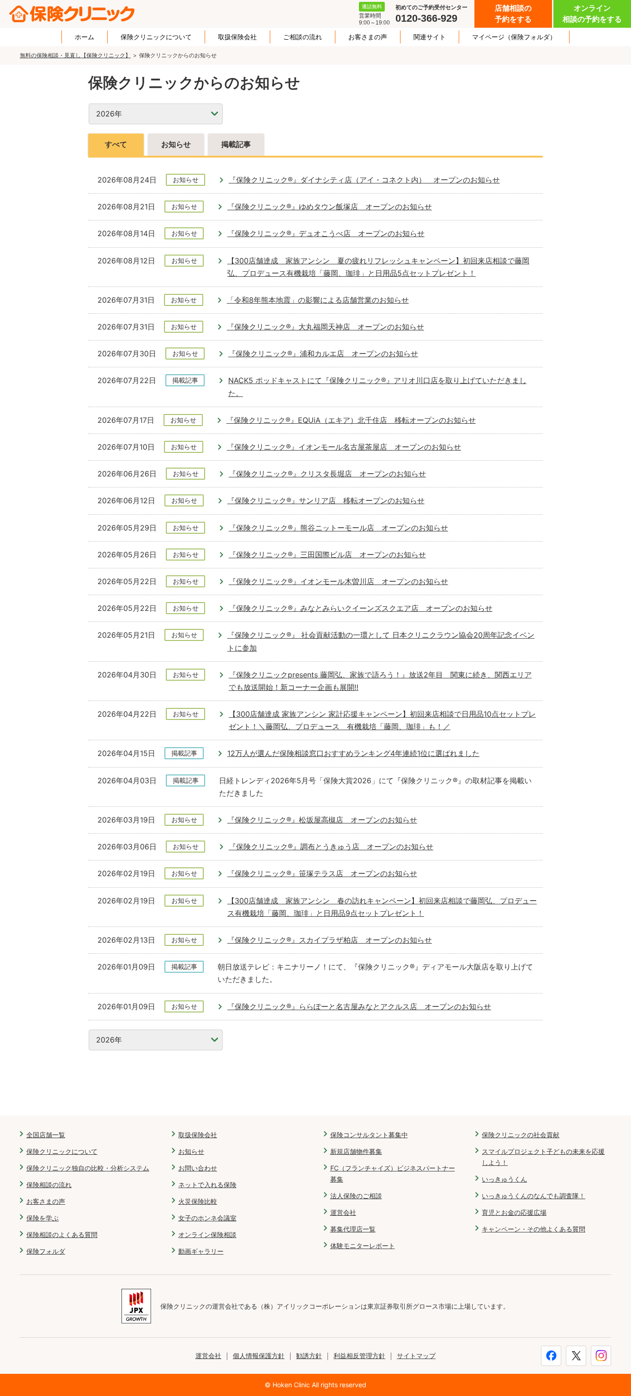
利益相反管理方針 (359, 1355)
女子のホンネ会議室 (207, 1218)
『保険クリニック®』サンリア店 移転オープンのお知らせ (326, 500)
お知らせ (176, 144)
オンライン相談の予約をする (592, 13)
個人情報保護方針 (259, 1355)
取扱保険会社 (237, 37)
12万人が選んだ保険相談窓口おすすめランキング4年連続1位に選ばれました (353, 753)
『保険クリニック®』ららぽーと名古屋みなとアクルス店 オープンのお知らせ (359, 1006)
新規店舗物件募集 (356, 1151)
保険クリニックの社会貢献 (520, 1135)
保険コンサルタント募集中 (369, 1135)
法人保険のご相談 (356, 1196)
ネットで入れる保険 (207, 1185)
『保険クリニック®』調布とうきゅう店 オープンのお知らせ (331, 846)
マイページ (514, 37)
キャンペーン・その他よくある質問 (533, 1229)
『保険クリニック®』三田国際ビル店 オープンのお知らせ (327, 554)
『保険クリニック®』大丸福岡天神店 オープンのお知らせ (325, 326)
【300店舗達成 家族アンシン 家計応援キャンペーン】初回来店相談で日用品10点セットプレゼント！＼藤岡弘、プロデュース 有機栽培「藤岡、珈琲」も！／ (382, 720)
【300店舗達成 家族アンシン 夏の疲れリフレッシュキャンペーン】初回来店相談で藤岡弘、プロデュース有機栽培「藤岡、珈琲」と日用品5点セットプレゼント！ (378, 267)
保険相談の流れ (49, 1185)
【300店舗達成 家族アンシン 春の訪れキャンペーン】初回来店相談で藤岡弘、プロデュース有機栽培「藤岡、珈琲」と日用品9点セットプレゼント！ (382, 907)
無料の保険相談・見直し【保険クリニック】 (75, 55)
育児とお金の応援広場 (514, 1212)
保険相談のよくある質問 (61, 1234)
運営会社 (343, 1212)
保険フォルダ (45, 1251)
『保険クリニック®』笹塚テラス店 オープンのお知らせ (322, 873)
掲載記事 (236, 144)
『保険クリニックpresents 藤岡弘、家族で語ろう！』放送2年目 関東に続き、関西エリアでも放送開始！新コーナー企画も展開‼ (380, 681)
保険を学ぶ (42, 1218)
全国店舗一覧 (45, 1135)
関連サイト (429, 37)
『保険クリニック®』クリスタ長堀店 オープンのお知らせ (327, 473)
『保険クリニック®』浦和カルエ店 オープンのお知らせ (323, 353)
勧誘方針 (309, 1355)
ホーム (84, 37)
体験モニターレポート (362, 1246)
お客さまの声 (367, 37)
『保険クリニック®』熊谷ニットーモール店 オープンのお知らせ (338, 527)
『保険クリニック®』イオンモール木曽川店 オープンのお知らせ (338, 581)
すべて (116, 144)
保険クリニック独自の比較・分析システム (87, 1168)
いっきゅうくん (504, 1179)
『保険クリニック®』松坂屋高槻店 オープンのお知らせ (322, 819)
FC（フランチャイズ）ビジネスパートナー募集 (392, 1173)
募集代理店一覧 (353, 1229)
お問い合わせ (197, 1168)
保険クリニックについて (156, 37)
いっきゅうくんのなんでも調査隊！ (533, 1196)
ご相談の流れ (302, 37)
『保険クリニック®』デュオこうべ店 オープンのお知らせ (326, 233)
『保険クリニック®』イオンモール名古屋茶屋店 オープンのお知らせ (344, 446)
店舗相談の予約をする (513, 13)
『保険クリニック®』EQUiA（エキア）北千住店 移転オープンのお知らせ (351, 420)
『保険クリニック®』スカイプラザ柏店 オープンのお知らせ (329, 940)
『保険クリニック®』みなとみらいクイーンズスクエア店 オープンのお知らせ (360, 608)
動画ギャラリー (201, 1251)
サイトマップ (416, 1355)
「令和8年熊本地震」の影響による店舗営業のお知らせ (318, 300)
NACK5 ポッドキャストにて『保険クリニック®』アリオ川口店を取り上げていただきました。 (377, 386)
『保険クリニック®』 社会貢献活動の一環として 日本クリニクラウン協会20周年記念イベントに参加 (380, 641)
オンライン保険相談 (207, 1234)
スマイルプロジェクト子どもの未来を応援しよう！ (543, 1156)
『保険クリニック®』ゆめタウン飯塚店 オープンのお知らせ (329, 206)
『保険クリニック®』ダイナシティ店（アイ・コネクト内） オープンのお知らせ (364, 179)
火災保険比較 (197, 1201)
